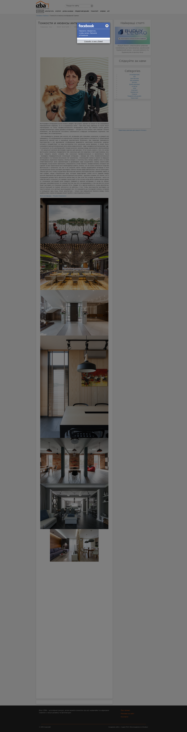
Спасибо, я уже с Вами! (93, 41)
